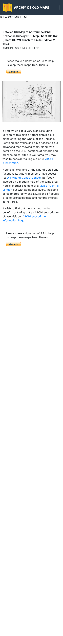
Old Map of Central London (24, 177)
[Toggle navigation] (57, 7)
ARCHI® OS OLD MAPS (31, 8)
